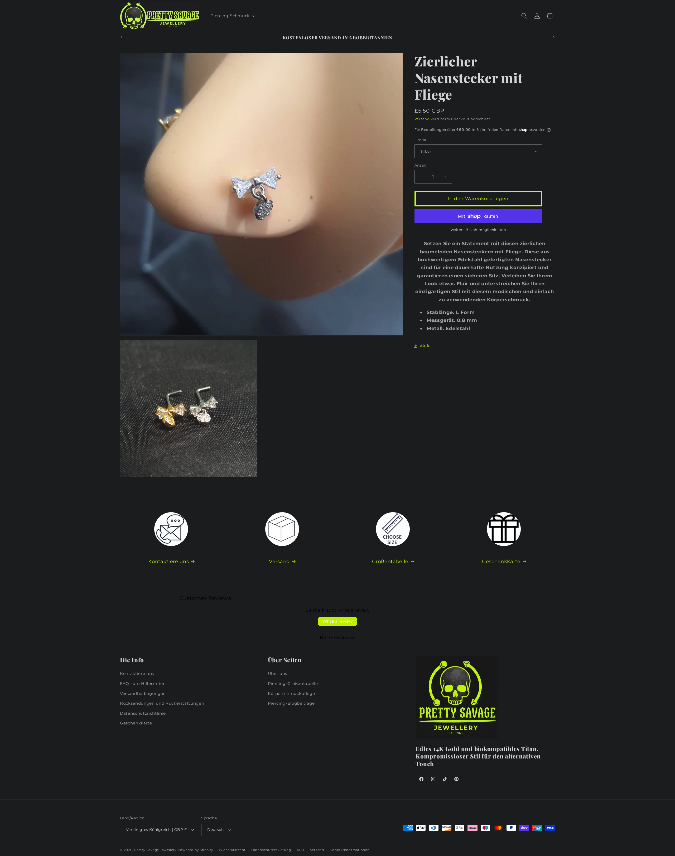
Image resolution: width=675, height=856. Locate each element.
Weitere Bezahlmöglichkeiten (478, 230)
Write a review (337, 621)
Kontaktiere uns (168, 561)
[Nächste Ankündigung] (554, 37)
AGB (300, 850)
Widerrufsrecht (232, 850)
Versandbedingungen (143, 693)
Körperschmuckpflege (291, 693)
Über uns (277, 673)
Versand (422, 119)
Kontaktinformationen (349, 850)
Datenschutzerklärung (271, 850)
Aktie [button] (425, 345)
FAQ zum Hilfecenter (142, 683)
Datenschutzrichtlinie (143, 713)
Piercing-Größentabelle (293, 683)
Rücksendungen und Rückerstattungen (162, 703)
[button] (232, 16)
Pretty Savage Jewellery (155, 850)
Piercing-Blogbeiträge (291, 703)
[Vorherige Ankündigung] (121, 37)
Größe (420, 140)
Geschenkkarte (501, 561)
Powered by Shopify (195, 850)
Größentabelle (390, 561)
